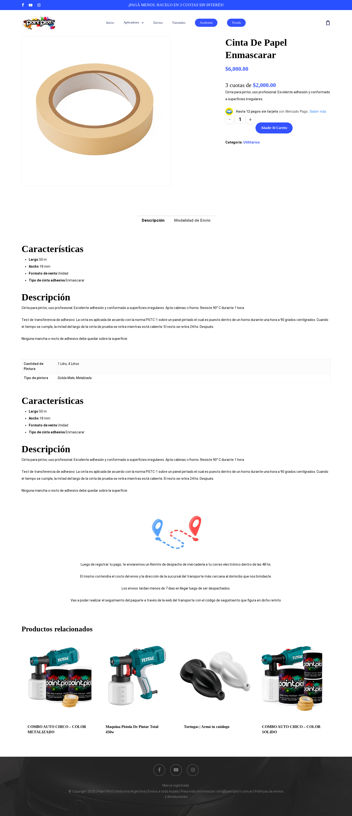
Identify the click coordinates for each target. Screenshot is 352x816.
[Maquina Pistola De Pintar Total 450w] (137, 676)
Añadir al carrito (274, 128)
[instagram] (38, 5)
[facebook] (23, 5)
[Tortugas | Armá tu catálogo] (215, 676)
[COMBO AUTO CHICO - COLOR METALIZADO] (59, 676)
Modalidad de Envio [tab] (192, 220)
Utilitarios (251, 142)
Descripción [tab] (153, 220)
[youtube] (31, 5)
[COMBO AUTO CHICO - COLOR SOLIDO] (293, 676)
